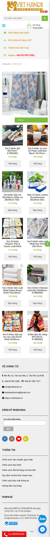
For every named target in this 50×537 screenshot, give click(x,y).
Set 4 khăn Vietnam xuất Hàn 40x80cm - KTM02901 (37, 290)
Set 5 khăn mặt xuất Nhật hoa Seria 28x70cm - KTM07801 (37, 245)
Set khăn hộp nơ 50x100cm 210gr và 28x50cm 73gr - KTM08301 (12, 198)
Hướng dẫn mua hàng (12, 486)
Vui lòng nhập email (12, 419)
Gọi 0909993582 (16, 534)
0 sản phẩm (38, 28)
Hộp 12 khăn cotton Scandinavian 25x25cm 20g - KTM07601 (37, 198)
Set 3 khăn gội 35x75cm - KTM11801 (12, 150)
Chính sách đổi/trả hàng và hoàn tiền (19, 470)
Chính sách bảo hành (11, 465)
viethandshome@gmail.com (17, 392)
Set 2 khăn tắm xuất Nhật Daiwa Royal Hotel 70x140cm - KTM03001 (12, 291)
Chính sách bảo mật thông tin (15, 480)
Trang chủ (6, 64)
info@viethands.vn (13, 387)
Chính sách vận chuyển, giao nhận (17, 459)
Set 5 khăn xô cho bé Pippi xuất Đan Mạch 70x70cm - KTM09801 (37, 152)
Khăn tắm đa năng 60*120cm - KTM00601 (37, 337)
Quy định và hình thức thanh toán (17, 475)
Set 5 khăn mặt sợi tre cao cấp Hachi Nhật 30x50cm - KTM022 (12, 338)
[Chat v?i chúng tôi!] (42, 529)
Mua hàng (12, 210)
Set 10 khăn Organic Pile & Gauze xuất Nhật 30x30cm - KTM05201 (12, 246)
